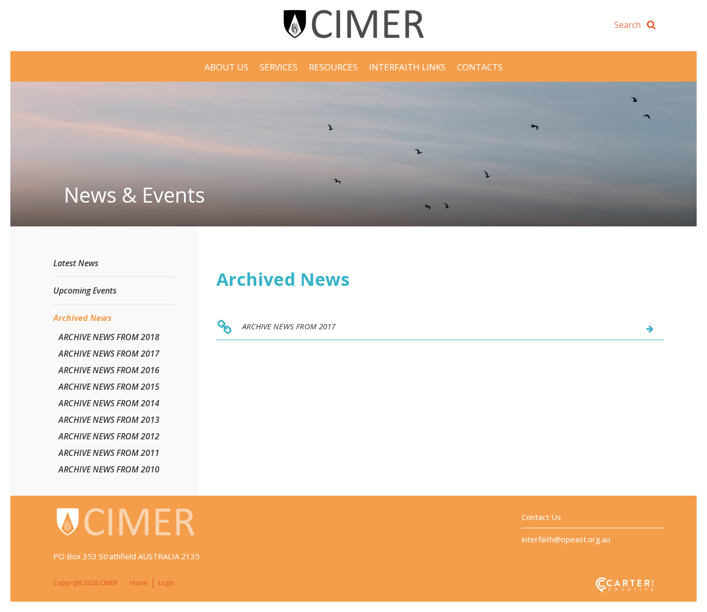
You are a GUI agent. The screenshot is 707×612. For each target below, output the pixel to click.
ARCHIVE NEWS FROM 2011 (108, 452)
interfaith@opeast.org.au (566, 539)
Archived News (82, 318)
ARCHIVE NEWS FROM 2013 (108, 419)
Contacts (480, 67)
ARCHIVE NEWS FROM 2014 (108, 403)
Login (166, 582)
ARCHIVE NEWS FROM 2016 (108, 370)
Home (138, 582)
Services (279, 67)
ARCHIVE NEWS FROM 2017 (288, 326)
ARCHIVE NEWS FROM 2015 (108, 386)
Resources (333, 67)
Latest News (75, 263)
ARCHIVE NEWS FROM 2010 (108, 469)
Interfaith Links (407, 67)
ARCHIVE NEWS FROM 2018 (108, 337)
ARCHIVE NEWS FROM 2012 (108, 436)
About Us (226, 67)
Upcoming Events (84, 290)
